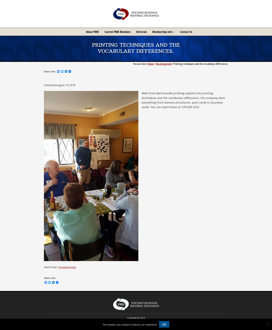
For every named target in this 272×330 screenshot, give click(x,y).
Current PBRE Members (118, 32)
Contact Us (186, 32)
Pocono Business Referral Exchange (136, 13)
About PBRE (92, 32)
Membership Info (162, 32)
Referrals (141, 32)
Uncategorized (67, 267)
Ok (164, 324)
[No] (268, 324)
